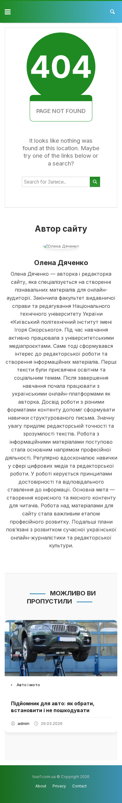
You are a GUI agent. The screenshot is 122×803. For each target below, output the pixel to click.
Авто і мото (28, 684)
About (40, 786)
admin (23, 723)
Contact (79, 786)
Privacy (59, 786)
